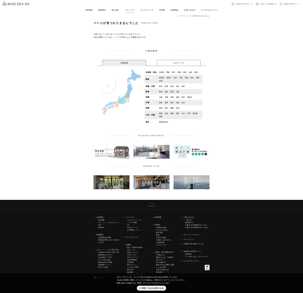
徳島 (160, 108)
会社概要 (101, 220)
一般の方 (188, 220)
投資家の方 (189, 222)
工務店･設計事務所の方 (196, 225)
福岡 (160, 113)
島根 (166, 102)
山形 (190, 72)
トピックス (129, 10)
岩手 (173, 72)
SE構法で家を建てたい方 (244, 4)
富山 (172, 86)
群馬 (197, 77)
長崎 (172, 113)
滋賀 (177, 97)
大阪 (160, 97)
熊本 (177, 113)
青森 (168, 72)
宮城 (179, 72)
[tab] (124, 63)
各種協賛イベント (104, 265)
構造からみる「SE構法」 (165, 257)
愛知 (160, 91)
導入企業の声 (161, 262)
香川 (166, 108)
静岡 (172, 91)
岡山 (172, 102)
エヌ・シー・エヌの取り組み (107, 250)
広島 (177, 102)
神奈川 (168, 77)
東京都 (161, 77)
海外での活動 (103, 267)
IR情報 (162, 10)
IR (128, 225)
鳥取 (160, 102)
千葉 (181, 77)
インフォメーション (134, 220)
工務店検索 (160, 242)
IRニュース (131, 250)
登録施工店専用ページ (291, 4)
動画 (157, 235)
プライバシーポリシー (192, 235)
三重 (177, 91)
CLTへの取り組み (104, 260)
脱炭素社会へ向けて (105, 255)
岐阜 (166, 91)
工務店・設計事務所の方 (268, 4)
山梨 (160, 81)
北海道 (161, 72)
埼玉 (175, 77)
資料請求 (159, 272)
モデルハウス (161, 245)
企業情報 (88, 10)
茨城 (186, 77)
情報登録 (188, 254)
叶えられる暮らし (162, 230)
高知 (177, 108)
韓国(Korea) (163, 122)
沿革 (99, 225)
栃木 (192, 77)
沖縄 (160, 116)
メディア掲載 (132, 222)
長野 (166, 86)
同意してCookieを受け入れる (153, 288)
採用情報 (174, 10)
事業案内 (102, 10)
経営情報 (130, 262)
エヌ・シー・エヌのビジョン (108, 222)
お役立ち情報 (161, 237)
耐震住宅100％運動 (105, 262)
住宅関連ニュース (133, 230)
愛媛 (172, 108)
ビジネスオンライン (209, 10)
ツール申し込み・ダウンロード (196, 256)
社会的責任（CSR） (105, 257)
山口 (183, 102)
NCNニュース (132, 227)
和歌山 (189, 97)
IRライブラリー (133, 257)
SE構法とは (160, 255)
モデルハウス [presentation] (178, 63)
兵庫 (166, 97)
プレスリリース (146, 10)
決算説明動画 (132, 260)
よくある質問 (161, 267)
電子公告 (130, 270)
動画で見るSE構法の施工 (165, 265)
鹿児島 (195, 113)
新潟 (160, 86)
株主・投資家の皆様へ (135, 247)
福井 (183, 86)
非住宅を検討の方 (162, 270)
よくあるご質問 (132, 267)
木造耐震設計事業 (104, 237)
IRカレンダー (132, 255)
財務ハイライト (132, 252)
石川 (177, 86)
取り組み (115, 10)
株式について (132, 265)
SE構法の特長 (161, 227)
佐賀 (166, 113)
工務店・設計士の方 (163, 240)
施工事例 (159, 232)
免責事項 (130, 272)
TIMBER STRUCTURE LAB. (109, 252)
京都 (172, 97)
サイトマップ (188, 239)
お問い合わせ (189, 10)
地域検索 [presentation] (124, 63)
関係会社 (101, 227)
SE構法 (157, 225)
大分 (183, 113)
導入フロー (160, 260)
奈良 (183, 97)
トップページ (182, 16)
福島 (196, 72)
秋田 (185, 72)
